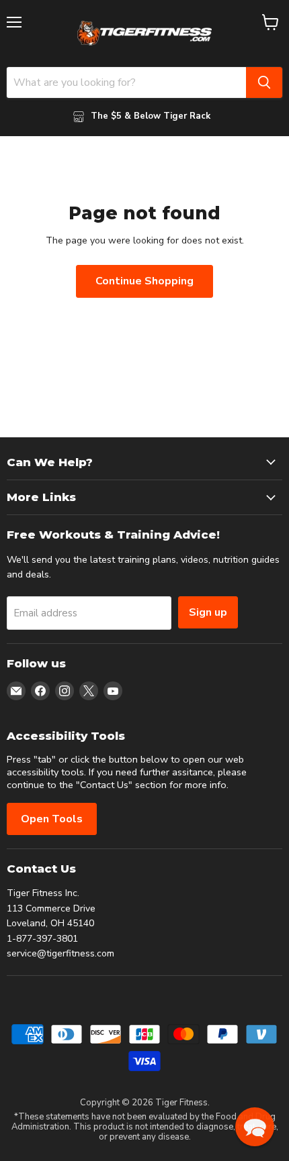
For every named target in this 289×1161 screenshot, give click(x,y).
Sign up (208, 612)
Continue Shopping (144, 281)
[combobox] (126, 82)
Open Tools (52, 819)
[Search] (264, 82)
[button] (254, 1126)
